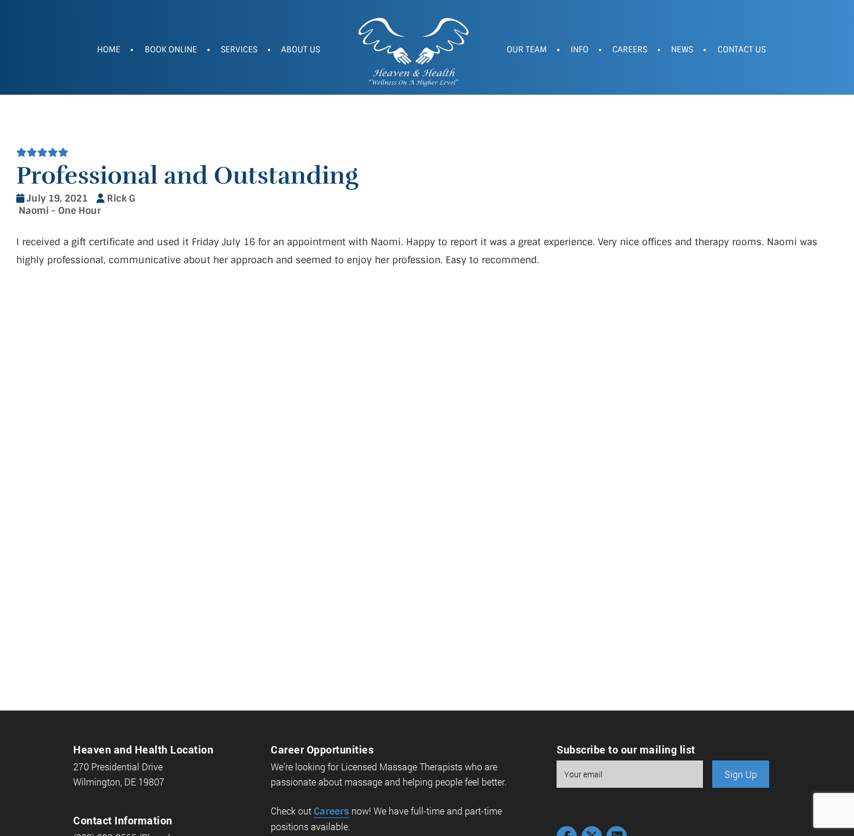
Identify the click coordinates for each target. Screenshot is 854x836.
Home (108, 49)
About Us (300, 49)
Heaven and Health (413, 50)
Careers (629, 49)
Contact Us (741, 49)
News (682, 49)
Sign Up (740, 774)
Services (239, 49)
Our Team (527, 49)
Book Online (171, 49)
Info (579, 49)
